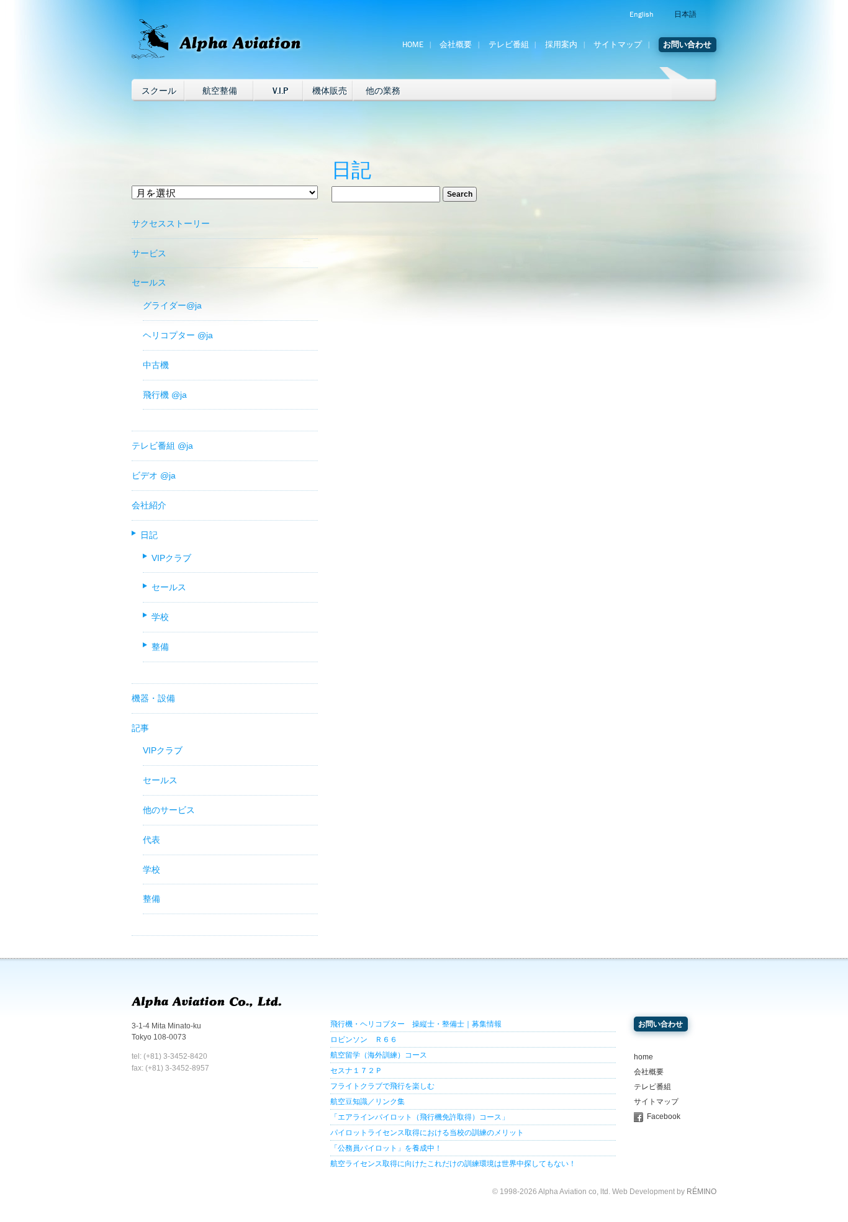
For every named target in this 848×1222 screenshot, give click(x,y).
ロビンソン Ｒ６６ (363, 1039)
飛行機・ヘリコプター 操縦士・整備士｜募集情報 (416, 1024)
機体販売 (329, 91)
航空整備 (219, 91)
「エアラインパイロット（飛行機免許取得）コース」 (419, 1117)
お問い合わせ (687, 44)
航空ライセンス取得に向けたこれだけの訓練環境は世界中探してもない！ (453, 1163)
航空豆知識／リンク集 (367, 1101)
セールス (149, 282)
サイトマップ (617, 44)
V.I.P (280, 91)
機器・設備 (153, 698)
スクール (159, 91)
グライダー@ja (172, 305)
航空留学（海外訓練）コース (378, 1055)
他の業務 (383, 91)
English (641, 14)
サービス (149, 253)
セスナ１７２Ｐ (356, 1070)
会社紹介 (149, 505)
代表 (151, 840)
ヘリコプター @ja (178, 335)
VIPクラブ (171, 558)
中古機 (156, 365)
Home (412, 44)
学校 (160, 617)
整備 (160, 647)
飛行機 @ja (165, 395)
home (643, 1057)
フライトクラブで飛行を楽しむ (382, 1086)
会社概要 (456, 44)
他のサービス (169, 810)
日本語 (685, 14)
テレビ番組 (509, 44)
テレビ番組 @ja (162, 446)
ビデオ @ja (154, 475)
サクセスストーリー (171, 223)
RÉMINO (701, 1191)
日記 (149, 535)
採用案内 (561, 44)
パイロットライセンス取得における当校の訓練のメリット (427, 1132)
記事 (140, 728)
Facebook (663, 1116)
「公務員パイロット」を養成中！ (386, 1148)
